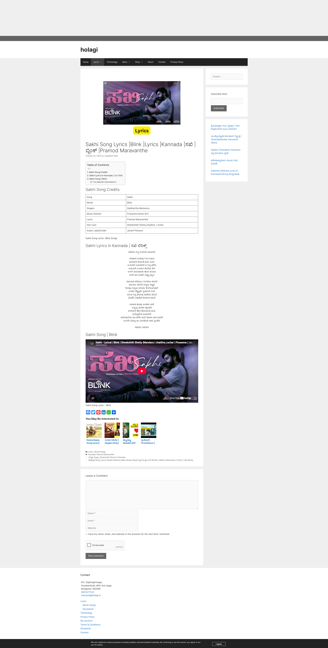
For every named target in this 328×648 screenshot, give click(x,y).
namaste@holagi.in (91, 595)
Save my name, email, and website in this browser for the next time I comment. (129, 534)
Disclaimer (85, 628)
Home (85, 62)
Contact (161, 62)
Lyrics (96, 62)
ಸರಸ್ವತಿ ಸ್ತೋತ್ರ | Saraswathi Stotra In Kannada (106, 457)
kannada (92, 454)
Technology (112, 62)
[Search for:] (226, 76)
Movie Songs (100, 452)
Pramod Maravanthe (105, 454)
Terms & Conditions (90, 624)
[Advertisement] (77, 18)
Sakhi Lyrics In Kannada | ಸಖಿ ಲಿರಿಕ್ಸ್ (106, 175)
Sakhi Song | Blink (98, 179)
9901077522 (87, 592)
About (150, 62)
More (124, 62)
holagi (89, 49)
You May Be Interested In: (104, 182)
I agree (219, 644)
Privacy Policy (177, 62)
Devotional (88, 609)
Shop (137, 62)
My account (86, 620)
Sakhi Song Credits (98, 172)
